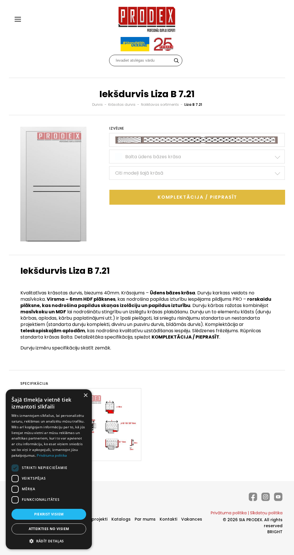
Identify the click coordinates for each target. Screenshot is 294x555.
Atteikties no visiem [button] (49, 528)
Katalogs (121, 519)
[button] (48, 541)
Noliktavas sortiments (160, 104)
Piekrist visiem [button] (49, 514)
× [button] (85, 395)
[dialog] (49, 469)
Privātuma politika (229, 513)
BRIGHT (275, 532)
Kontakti (168, 519)
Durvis (97, 104)
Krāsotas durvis (122, 104)
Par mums (145, 519)
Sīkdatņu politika (266, 513)
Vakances (191, 519)
